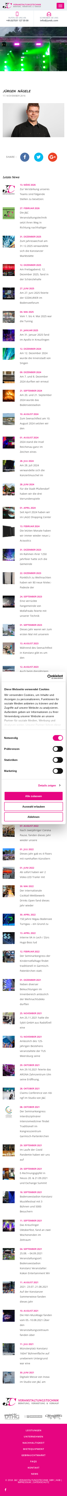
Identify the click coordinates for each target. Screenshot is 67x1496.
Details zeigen (47, 785)
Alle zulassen (33, 796)
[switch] (58, 749)
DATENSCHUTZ (41, 1482)
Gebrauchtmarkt (33, 1455)
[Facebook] (24, 157)
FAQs (33, 1461)
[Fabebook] (5, 1489)
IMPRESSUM (24, 1482)
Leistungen (33, 1430)
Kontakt (33, 1467)
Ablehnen (33, 816)
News (34, 1473)
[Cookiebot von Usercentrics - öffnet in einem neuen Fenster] (48, 676)
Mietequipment (33, 1449)
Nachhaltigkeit (33, 1442)
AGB (58, 1480)
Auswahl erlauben (33, 806)
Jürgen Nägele (16, 91)
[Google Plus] (52, 157)
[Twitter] (38, 157)
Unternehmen (33, 1436)
